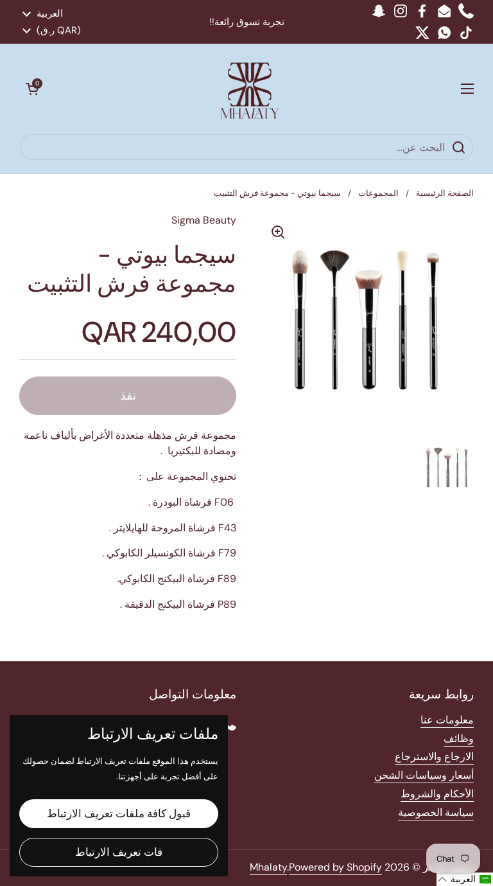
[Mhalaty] (250, 89)
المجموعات (378, 193)
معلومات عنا (447, 720)
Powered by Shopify (335, 867)
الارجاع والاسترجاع (434, 756)
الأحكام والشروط (437, 794)
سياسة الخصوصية (436, 812)
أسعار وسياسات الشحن (424, 775)
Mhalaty (268, 867)
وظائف (459, 738)
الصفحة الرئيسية (445, 193)
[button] (32, 89)
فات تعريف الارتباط (118, 852)
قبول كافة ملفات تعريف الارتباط (119, 813)
